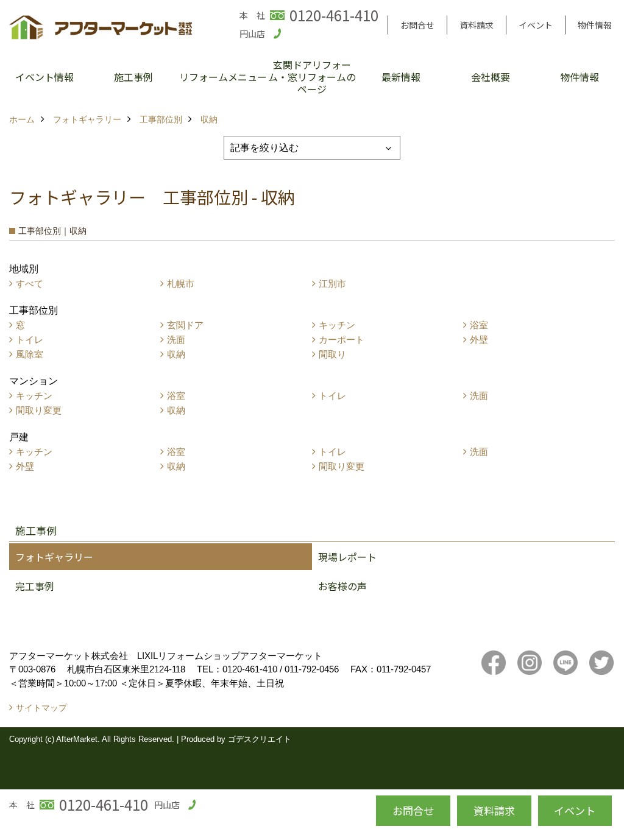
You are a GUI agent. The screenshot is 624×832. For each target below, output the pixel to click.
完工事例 (34, 586)
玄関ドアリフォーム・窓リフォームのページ (312, 76)
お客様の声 (342, 586)
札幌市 (180, 283)
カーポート (341, 339)
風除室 (29, 354)
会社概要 (490, 76)
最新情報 (400, 76)
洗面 (176, 339)
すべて (29, 283)
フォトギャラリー (54, 556)
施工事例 (133, 76)
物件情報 (595, 25)
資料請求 (476, 25)
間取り (332, 354)
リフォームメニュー (223, 76)
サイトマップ (41, 708)
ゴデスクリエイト (259, 739)
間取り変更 (39, 410)
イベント (536, 25)
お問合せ (417, 25)
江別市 (332, 283)
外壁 (479, 339)
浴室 (479, 325)
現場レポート (347, 556)
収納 (176, 354)
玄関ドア (185, 325)
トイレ (29, 339)
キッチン (337, 325)
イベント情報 (44, 76)
